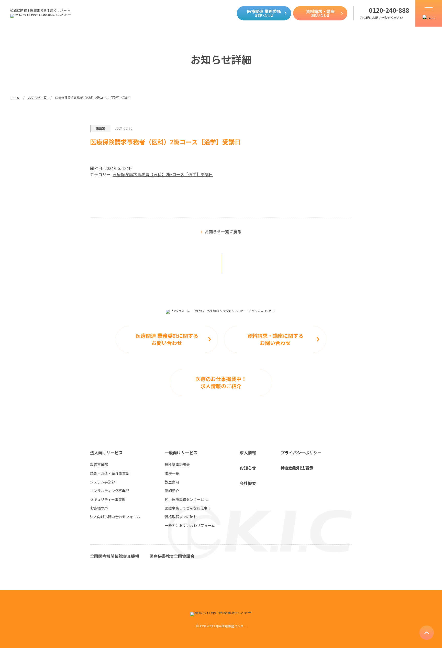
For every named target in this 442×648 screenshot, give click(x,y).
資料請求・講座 (320, 12)
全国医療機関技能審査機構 (114, 556)
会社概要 (248, 483)
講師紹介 (172, 490)
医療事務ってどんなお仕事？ (188, 508)
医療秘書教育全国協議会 (171, 556)
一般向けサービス (181, 452)
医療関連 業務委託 (264, 12)
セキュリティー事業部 (108, 499)
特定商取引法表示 (297, 468)
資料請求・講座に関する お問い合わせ (275, 339)
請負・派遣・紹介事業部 (109, 473)
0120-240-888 (389, 10)
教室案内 (172, 481)
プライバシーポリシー (301, 452)
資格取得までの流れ (181, 516)
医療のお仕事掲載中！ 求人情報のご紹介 (221, 382)
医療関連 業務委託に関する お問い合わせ (167, 339)
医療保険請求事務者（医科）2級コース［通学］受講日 (163, 174)
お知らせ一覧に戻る (223, 231)
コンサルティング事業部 (109, 490)
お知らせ (248, 468)
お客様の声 (99, 508)
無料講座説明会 (177, 464)
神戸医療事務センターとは (186, 499)
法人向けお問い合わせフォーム (115, 516)
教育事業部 (99, 464)
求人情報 (248, 452)
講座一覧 (172, 473)
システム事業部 (102, 481)
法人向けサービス (106, 452)
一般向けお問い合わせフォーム (190, 525)
